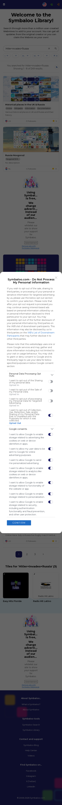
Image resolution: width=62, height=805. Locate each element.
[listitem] (31, 375)
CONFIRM (19, 522)
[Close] (56, 278)
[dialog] (31, 402)
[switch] (50, 381)
